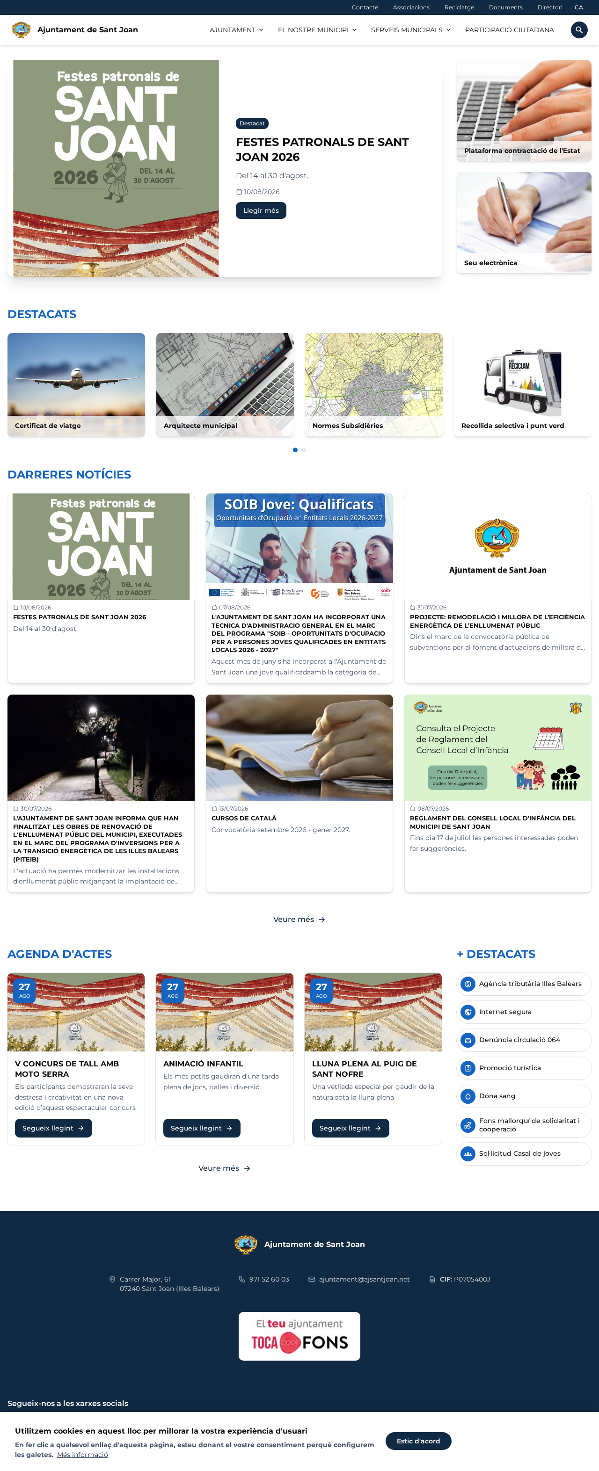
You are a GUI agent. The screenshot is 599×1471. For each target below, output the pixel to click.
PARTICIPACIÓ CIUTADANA (509, 30)
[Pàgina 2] (303, 450)
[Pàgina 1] (295, 450)
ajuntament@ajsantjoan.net (364, 1279)
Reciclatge (459, 7)
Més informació (82, 1454)
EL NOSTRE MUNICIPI (318, 30)
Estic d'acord (418, 1441)
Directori (550, 7)
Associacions (411, 7)
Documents (506, 7)
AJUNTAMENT (237, 30)
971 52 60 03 (269, 1279)
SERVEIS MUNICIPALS (411, 30)
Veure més (299, 919)
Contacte (365, 7)
